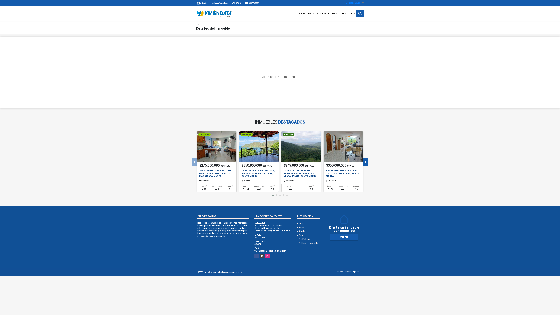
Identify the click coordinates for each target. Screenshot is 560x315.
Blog (334, 13)
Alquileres (323, 13)
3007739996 (254, 3)
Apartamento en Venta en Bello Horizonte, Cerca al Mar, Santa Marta (215, 173)
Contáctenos (347, 13)
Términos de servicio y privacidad (349, 272)
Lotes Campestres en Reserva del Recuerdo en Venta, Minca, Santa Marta (300, 173)
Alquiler (302, 231)
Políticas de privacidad (309, 243)
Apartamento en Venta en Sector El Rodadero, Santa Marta (342, 173)
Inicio (302, 13)
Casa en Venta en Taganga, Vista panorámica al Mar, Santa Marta (258, 173)
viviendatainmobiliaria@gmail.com (270, 251)
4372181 (238, 3)
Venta (311, 13)
